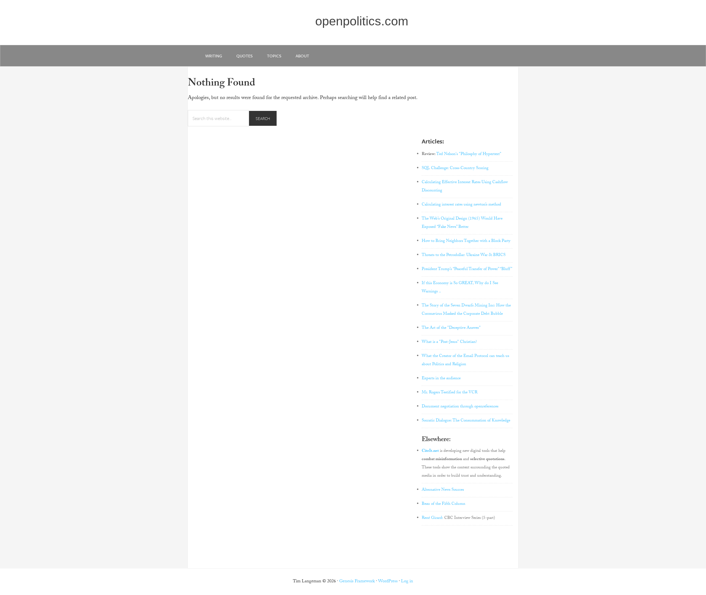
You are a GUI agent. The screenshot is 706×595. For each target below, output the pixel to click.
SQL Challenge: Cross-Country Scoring (455, 168)
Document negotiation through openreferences (460, 406)
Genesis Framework (357, 581)
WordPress (388, 581)
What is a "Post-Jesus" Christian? (449, 342)
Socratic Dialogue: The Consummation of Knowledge (466, 421)
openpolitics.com (361, 21)
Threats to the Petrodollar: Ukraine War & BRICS (464, 255)
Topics (274, 56)
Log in (407, 581)
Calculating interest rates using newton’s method (461, 205)
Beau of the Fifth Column (443, 504)
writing (213, 56)
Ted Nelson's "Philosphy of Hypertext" (468, 154)
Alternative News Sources (443, 490)
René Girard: (432, 518)
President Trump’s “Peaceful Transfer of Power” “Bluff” (467, 269)
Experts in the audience (441, 378)
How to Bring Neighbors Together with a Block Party (466, 241)
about (302, 56)
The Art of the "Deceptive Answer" (451, 328)
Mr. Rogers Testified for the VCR (449, 392)
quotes (244, 56)
